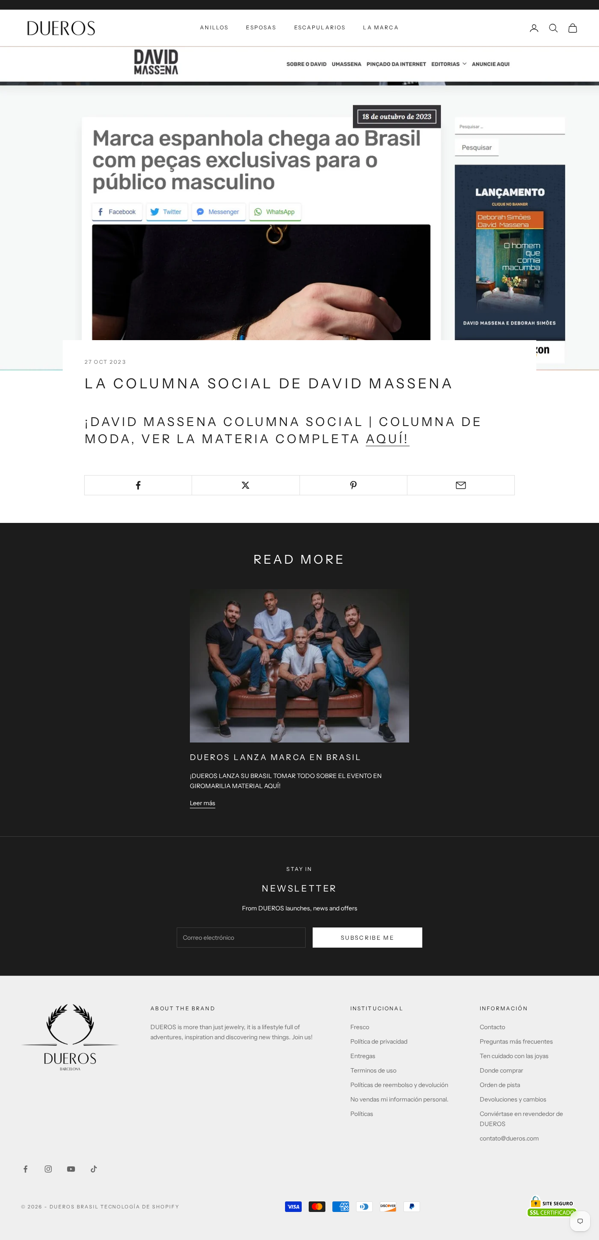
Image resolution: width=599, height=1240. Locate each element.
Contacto (492, 1027)
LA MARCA (381, 27)
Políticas (361, 1114)
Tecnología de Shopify (140, 1207)
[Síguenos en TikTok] (93, 1169)
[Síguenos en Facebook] (25, 1169)
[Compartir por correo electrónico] (460, 485)
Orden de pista (500, 1085)
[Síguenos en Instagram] (48, 1169)
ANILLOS (214, 27)
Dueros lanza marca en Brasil (276, 757)
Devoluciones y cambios (513, 1099)
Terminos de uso (373, 1070)
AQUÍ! (388, 438)
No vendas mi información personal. (399, 1099)
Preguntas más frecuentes (516, 1041)
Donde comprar (501, 1070)
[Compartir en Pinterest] (353, 485)
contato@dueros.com (509, 1138)
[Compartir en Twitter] (245, 485)
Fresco (359, 1027)
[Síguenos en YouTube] (71, 1169)
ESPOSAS (261, 27)
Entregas (362, 1056)
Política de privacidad (378, 1041)
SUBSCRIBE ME (367, 937)
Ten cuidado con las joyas (514, 1056)
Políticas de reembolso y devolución (399, 1085)
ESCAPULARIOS (320, 27)
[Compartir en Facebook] (138, 485)
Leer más (202, 803)
